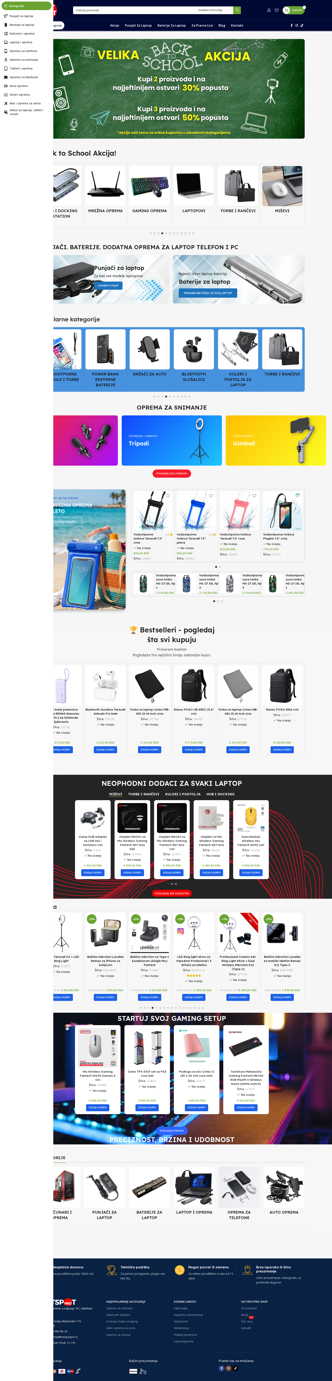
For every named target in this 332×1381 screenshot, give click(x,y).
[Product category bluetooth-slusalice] (150, 356)
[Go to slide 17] (203, 1008)
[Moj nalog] (269, 10)
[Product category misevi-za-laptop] (238, 190)
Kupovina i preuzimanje (188, 1315)
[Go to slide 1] (151, 233)
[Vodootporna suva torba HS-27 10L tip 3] (230, 583)
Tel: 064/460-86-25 (55, 1331)
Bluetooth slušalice (118, 1315)
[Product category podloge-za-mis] (282, 190)
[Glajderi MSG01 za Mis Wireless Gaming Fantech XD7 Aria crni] (172, 818)
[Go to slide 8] (178, 233)
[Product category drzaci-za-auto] (105, 354)
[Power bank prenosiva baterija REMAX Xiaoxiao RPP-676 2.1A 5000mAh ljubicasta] (61, 686)
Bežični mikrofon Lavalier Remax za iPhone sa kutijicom (61, 961)
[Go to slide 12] (193, 233)
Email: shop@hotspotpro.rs (61, 1337)
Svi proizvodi (249, 1308)
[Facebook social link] (291, 25)
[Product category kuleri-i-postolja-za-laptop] (194, 359)
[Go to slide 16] (199, 1008)
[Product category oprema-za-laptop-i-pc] (194, 1192)
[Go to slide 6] (170, 233)
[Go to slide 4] (162, 233)
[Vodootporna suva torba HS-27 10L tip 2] (186, 583)
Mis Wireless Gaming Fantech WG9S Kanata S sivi (98, 1076)
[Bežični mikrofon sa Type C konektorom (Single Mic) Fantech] (105, 933)
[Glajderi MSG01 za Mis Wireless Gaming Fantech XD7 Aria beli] (132, 818)
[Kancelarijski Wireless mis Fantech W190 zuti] (251, 818)
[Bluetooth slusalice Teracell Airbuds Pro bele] (105, 686)
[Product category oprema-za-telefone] (239, 1195)
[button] (61, 749)
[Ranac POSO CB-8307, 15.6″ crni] (194, 686)
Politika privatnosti (185, 1335)
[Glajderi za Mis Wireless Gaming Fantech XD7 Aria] (211, 818)
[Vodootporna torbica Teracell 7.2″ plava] (196, 511)
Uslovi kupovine (183, 1341)
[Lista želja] (276, 10)
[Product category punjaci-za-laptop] (104, 1195)
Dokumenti (181, 1321)
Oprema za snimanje (119, 1308)
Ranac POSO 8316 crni (282, 709)
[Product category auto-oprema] (284, 1192)
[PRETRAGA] (237, 10)
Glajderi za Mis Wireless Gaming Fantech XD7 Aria (211, 841)
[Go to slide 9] (182, 233)
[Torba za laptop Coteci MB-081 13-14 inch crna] (150, 686)
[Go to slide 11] (189, 233)
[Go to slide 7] (174, 233)
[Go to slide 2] (154, 233)
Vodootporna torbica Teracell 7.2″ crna (148, 538)
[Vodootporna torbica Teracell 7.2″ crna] (153, 511)
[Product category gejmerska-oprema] (105, 190)
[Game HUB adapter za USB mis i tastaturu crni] (93, 818)
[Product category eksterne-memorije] (282, 356)
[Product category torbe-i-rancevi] (194, 190)
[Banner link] (172, 89)
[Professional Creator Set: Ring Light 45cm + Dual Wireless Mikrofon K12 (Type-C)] (194, 933)
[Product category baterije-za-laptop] (149, 1195)
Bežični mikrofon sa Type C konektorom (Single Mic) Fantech (105, 961)
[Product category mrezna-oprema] (61, 190)
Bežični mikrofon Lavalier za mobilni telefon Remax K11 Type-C (238, 961)
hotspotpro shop (254, 1301)
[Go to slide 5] (166, 233)
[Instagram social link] (296, 25)
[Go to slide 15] (195, 1008)
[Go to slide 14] (191, 1008)
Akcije (244, 1315)
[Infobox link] (70, 1270)
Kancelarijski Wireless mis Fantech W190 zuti (251, 841)
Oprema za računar (118, 1335)
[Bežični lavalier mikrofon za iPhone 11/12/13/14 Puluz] (282, 933)
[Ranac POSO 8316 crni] (282, 686)
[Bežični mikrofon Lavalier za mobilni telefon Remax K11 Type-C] (238, 933)
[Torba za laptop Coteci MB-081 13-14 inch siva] (238, 686)
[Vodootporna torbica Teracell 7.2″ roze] (239, 511)
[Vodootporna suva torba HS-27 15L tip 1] (273, 583)
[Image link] (68, 1371)
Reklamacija (181, 1328)
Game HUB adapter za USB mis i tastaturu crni (93, 841)
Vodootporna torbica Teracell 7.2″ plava (191, 538)
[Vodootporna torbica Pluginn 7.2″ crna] (282, 511)
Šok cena (247, 1320)
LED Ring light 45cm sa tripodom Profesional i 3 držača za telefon (149, 961)
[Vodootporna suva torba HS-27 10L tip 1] (143, 583)
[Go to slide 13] (187, 1008)
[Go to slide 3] (158, 233)
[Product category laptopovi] (150, 190)
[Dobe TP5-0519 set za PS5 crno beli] (147, 1048)
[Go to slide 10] (185, 233)
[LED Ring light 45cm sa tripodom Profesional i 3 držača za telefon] (150, 933)
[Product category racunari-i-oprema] (59, 1195)
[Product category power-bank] (61, 359)
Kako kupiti (181, 1308)
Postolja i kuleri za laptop (122, 1321)
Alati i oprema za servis (120, 1328)
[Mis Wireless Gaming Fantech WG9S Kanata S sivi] (98, 1048)
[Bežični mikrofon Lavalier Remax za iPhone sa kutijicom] (61, 933)
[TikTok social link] (301, 25)
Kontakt (246, 1328)
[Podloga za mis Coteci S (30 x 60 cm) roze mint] (196, 1048)
